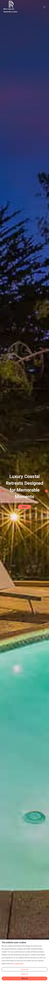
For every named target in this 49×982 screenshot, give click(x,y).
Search (24, 507)
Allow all (24, 978)
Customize (24, 969)
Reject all (24, 974)
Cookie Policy (18, 963)
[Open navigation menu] (44, 7)
